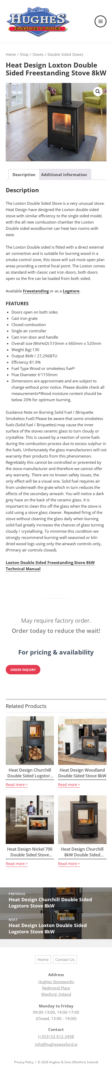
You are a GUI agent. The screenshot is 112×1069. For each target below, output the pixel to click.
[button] (98, 91)
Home (11, 54)
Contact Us (64, 959)
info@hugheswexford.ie (56, 1044)
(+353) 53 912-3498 (56, 1036)
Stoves (38, 54)
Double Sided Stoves (65, 54)
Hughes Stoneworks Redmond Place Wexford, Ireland (56, 988)
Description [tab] (24, 174)
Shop (24, 54)
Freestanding (36, 290)
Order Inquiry (23, 669)
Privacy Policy (24, 1062)
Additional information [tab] (64, 174)
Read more (15, 784)
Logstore (71, 290)
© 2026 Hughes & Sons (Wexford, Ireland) (68, 1062)
